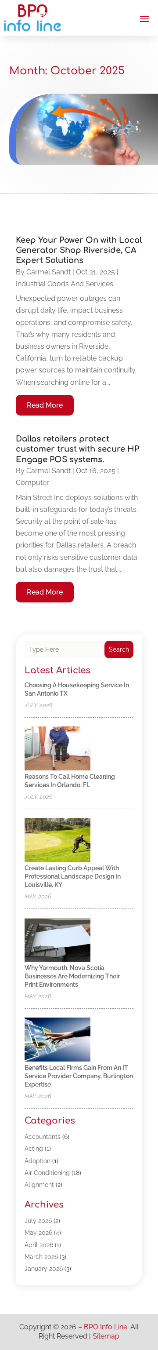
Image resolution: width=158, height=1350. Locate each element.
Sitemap (106, 1336)
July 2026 (38, 1220)
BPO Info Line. (106, 1327)
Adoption (37, 1160)
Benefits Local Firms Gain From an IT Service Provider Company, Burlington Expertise (79, 1076)
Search (119, 649)
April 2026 (39, 1244)
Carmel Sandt (48, 272)
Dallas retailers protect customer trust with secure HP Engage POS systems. (77, 449)
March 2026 (41, 1256)
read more (45, 405)
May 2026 (38, 1232)
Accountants (43, 1136)
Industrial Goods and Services (64, 284)
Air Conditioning (47, 1172)
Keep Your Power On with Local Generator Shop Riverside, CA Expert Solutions (79, 250)
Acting (34, 1148)
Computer (32, 482)
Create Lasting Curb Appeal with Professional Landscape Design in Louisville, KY (73, 876)
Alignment (39, 1184)
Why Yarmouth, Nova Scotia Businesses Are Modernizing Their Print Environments (72, 976)
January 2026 (44, 1268)
